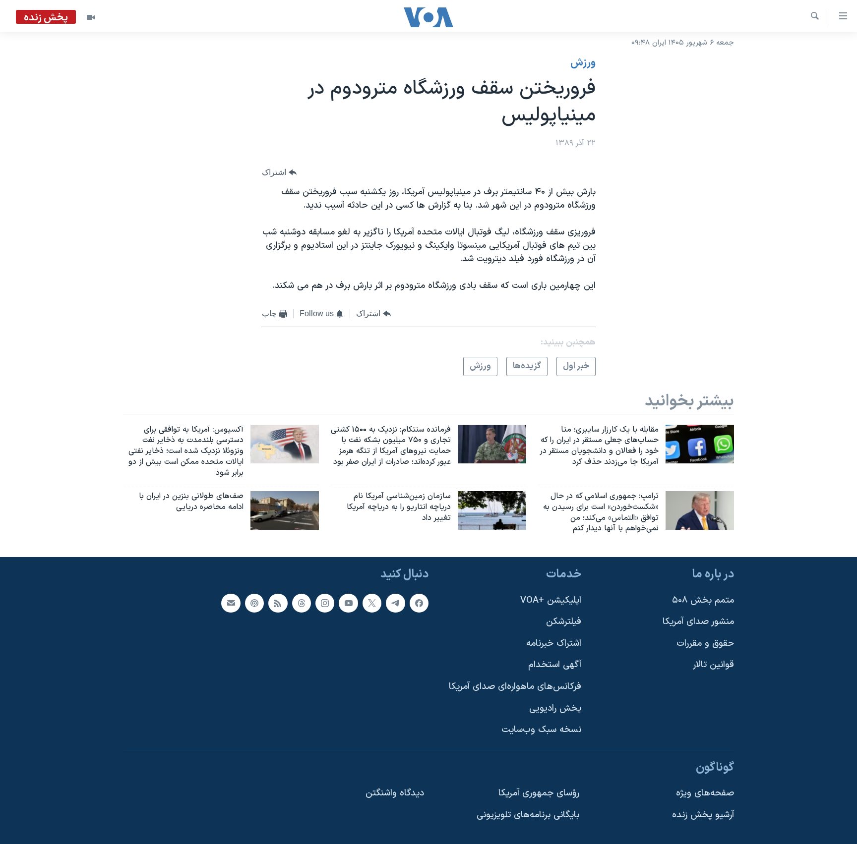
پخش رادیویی (555, 708)
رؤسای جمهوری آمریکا (538, 793)
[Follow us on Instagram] (324, 603)
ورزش (583, 63)
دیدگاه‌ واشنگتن (395, 793)
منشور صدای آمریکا (698, 621)
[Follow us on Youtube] (348, 603)
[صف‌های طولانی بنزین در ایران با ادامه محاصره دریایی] (284, 510)
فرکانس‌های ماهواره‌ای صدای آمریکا (515, 686)
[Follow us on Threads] (301, 603)
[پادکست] (254, 603)
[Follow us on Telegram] (395, 603)
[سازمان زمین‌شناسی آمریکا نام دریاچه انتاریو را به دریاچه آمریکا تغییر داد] (492, 510)
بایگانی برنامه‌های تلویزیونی (528, 815)
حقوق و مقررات (705, 643)
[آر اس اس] (277, 603)
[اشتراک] (230, 603)
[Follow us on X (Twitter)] (372, 603)
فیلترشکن (563, 621)
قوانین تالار (713, 665)
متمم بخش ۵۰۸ (703, 600)
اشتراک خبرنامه (553, 643)
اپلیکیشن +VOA (550, 600)
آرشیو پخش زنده (703, 815)
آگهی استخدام (554, 665)
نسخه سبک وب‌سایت (541, 730)
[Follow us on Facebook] (419, 603)
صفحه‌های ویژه (705, 793)
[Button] (279, 172)
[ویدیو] (91, 17)
